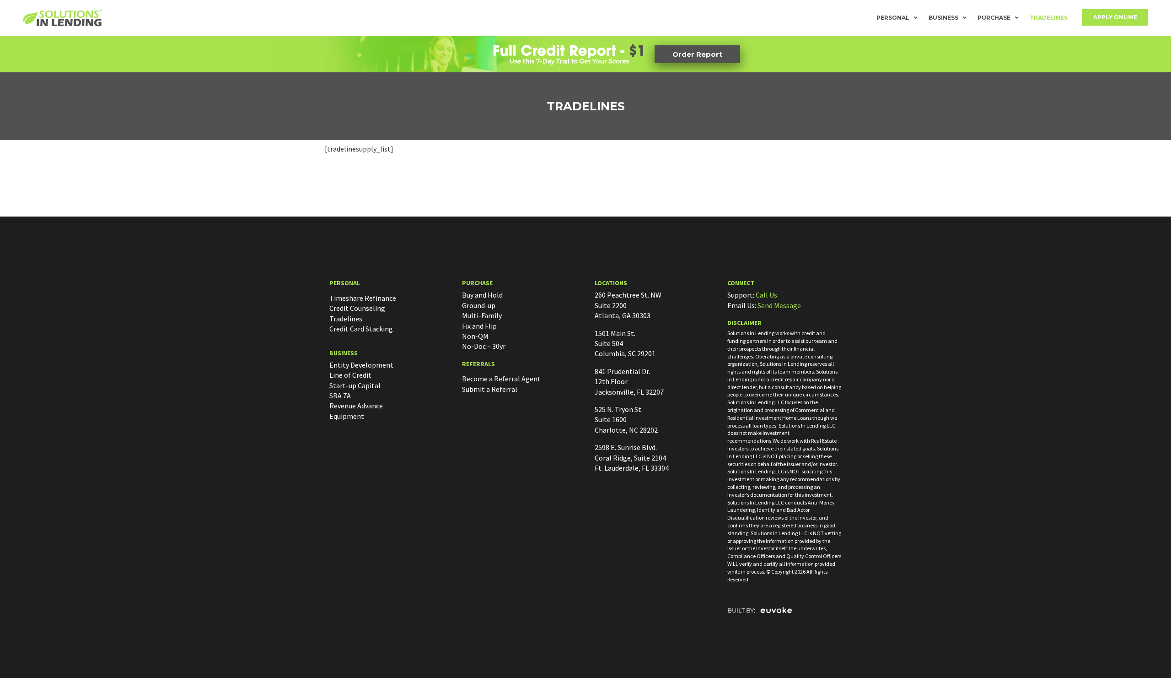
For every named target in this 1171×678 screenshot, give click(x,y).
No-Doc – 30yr (483, 346)
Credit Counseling (357, 308)
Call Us (766, 294)
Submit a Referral (489, 389)
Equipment (346, 416)
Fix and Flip (479, 326)
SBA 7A (340, 395)
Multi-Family (482, 315)
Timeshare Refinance (362, 298)
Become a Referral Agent (501, 378)
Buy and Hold (482, 294)
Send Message (779, 305)
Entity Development (361, 364)
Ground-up (478, 305)
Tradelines (1049, 17)
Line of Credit (350, 375)
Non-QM (475, 336)
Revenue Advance (356, 405)
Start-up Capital (355, 385)
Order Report (697, 54)
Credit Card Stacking (361, 328)
